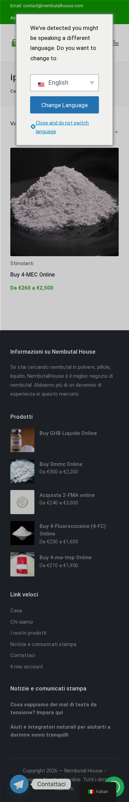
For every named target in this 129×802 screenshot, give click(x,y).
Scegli (64, 255)
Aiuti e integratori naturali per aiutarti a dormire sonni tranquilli (60, 731)
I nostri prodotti (28, 633)
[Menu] (114, 43)
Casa (15, 91)
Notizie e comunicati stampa (43, 644)
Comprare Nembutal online (50, 780)
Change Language (64, 104)
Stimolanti (21, 263)
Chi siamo (21, 622)
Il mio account (26, 667)
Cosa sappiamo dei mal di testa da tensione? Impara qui (53, 708)
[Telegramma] (19, 784)
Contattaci (22, 655)
